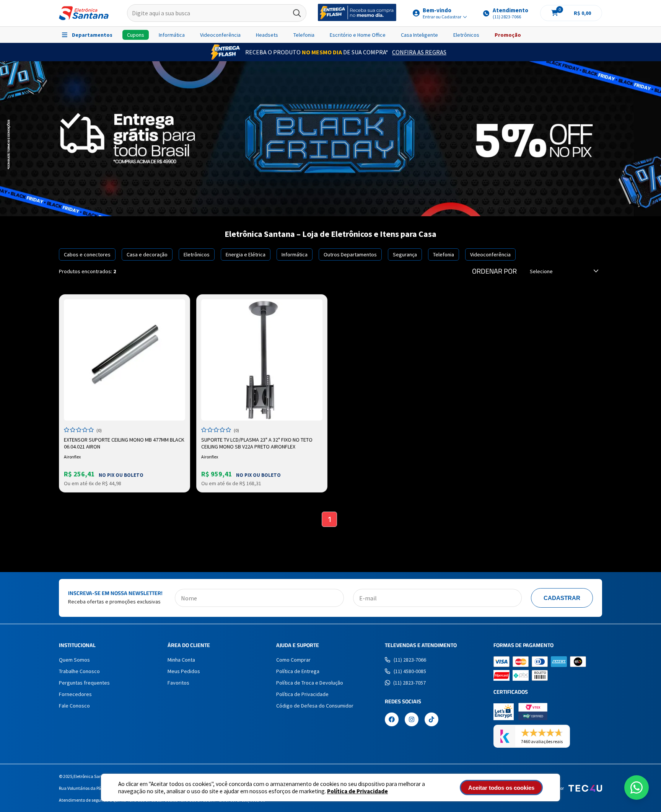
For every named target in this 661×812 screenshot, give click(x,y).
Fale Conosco (74, 705)
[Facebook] (392, 720)
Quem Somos (74, 659)
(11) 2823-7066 (410, 659)
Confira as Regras (419, 52)
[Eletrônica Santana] (84, 13)
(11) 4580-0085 (410, 671)
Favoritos (178, 682)
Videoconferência (220, 34)
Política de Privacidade (357, 791)
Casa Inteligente (419, 34)
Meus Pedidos (184, 671)
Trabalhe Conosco (79, 671)
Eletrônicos (466, 34)
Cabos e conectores (87, 254)
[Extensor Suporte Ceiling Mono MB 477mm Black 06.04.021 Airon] (124, 360)
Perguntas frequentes (84, 682)
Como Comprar (293, 659)
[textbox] (216, 13)
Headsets (267, 34)
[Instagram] (411, 720)
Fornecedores (75, 694)
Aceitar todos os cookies (501, 787)
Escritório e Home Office (358, 34)
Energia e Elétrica (245, 254)
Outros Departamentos (350, 254)
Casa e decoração (147, 254)
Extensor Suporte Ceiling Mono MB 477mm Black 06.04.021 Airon (124, 443)
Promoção (508, 34)
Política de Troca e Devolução (309, 682)
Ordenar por (494, 271)
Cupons (135, 34)
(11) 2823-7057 (409, 682)
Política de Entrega (297, 671)
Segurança (405, 254)
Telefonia (303, 34)
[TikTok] (431, 720)
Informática (172, 34)
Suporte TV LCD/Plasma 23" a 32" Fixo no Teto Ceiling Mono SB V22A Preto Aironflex (257, 443)
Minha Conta (181, 659)
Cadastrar (562, 598)
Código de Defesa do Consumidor (314, 705)
